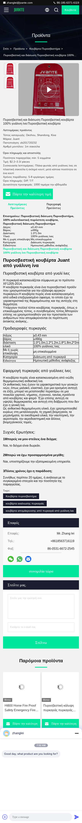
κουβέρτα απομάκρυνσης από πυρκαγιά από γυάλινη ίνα (40, 510)
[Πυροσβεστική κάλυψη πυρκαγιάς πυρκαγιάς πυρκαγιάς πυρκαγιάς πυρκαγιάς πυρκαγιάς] (60, 687)
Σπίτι (6, 48)
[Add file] (5, 817)
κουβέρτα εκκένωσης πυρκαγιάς (25, 503)
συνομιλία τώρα (41, 571)
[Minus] (76, 733)
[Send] (77, 817)
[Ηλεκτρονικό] (28, 559)
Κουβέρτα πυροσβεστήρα (44, 48)
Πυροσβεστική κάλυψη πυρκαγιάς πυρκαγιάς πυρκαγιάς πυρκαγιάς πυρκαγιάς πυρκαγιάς (58, 708)
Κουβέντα (70, 9)
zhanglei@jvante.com (20, 2)
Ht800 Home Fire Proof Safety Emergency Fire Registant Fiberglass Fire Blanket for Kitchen (22, 708)
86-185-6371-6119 (67, 2)
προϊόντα (19, 48)
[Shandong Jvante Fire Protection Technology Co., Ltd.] (19, 9)
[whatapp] (19, 559)
